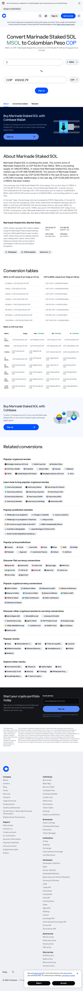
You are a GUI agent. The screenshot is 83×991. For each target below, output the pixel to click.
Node (45, 905)
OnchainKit (47, 894)
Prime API (47, 925)
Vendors (6, 797)
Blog (5, 787)
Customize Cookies (68, 975)
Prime (45, 841)
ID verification (9, 836)
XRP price (47, 947)
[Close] (77, 973)
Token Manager (49, 833)
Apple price (48, 959)
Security (6, 794)
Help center (8, 825)
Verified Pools (49, 855)
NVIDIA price (48, 955)
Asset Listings (49, 823)
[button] (79, 15)
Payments (47, 830)
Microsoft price (49, 962)
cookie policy (38, 973)
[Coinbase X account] (13, 972)
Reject (39, 983)
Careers (6, 783)
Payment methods (11, 842)
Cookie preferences (11, 808)
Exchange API (48, 918)
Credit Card (48, 797)
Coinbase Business (51, 826)
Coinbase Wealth (50, 794)
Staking (46, 845)
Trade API (47, 887)
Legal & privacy (9, 801)
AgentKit (46, 908)
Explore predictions (51, 814)
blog (5, 972)
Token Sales (48, 808)
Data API (46, 898)
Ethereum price (49, 940)
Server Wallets (49, 870)
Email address (48, 696)
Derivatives (48, 804)
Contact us (7, 829)
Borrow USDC (48, 787)
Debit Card (47, 801)
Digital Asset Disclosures (14, 817)
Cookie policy (9, 804)
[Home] (4, 15)
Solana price (48, 944)
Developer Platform (51, 863)
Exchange (47, 848)
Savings (46, 811)
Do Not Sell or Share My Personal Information (17, 812)
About (5, 780)
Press (5, 790)
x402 (45, 884)
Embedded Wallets (51, 873)
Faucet (46, 915)
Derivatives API (49, 929)
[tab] (6, 104)
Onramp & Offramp (51, 880)
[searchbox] (74, 80)
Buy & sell (47, 780)
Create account (9, 832)
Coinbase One (49, 790)
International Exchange (53, 852)
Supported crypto (10, 849)
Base (45, 867)
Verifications (48, 901)
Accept (64, 983)
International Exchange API (54, 922)
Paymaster (47, 891)
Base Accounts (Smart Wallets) (56, 877)
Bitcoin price (48, 937)
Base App (47, 783)
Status (6, 853)
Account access (10, 846)
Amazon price (48, 966)
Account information (12, 839)
